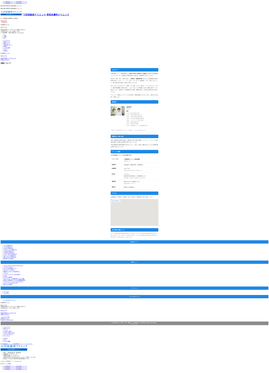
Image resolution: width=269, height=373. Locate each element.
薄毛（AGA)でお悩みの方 (9, 257)
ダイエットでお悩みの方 (9, 255)
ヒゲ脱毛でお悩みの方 (9, 252)
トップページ (6, 40)
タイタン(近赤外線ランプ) (9, 268)
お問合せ (5, 50)
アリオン (5, 273)
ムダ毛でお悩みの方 (8, 251)
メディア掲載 (6, 341)
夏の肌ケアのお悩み (8, 258)
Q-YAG (5, 275)
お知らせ (5, 338)
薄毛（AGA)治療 (7, 284)
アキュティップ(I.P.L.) (8, 270)
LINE (4, 35)
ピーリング (6, 291)
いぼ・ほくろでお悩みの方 (10, 249)
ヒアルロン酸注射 (7, 277)
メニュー (5, 329)
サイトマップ (6, 335)
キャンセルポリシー (8, 334)
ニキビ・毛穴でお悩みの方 (10, 254)
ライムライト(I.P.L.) (8, 267)
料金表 (5, 46)
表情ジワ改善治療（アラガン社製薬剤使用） (14, 280)
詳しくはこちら (134, 323)
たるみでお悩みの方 (8, 248)
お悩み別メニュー (7, 44)
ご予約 (5, 36)
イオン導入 (6, 293)
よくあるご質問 (7, 331)
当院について (6, 42)
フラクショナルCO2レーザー (10, 283)
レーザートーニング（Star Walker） (12, 274)
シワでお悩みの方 (7, 246)
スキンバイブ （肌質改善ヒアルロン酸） (14, 278)
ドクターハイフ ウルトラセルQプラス (13, 281)
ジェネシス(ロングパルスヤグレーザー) (13, 265)
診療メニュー (6, 43)
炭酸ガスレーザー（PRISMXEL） (11, 271)
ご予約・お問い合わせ (9, 332)
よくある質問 (6, 47)
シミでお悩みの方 (7, 245)
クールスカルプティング (9, 300)
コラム (5, 49)
